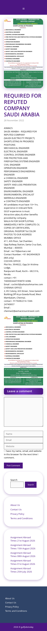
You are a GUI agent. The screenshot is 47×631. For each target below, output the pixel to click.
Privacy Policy (17, 513)
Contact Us (16, 509)
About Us (15, 505)
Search (13, 479)
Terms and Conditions (21, 518)
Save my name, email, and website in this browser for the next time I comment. (23, 454)
